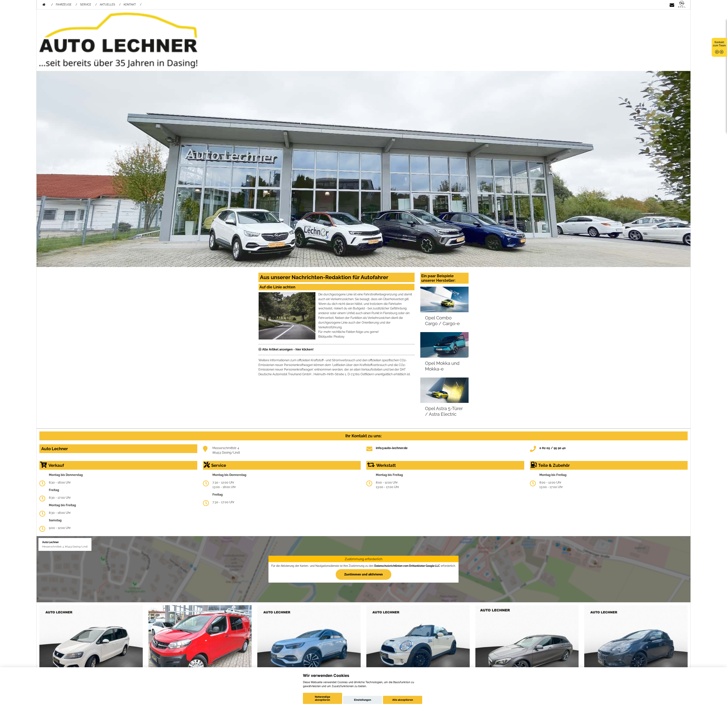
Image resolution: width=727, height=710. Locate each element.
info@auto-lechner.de (392, 448)
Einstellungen (362, 699)
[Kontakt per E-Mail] (672, 4)
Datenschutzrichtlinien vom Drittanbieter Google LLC (407, 565)
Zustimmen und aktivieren (363, 574)
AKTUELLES (107, 4)
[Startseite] (681, 4)
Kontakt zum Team (719, 44)
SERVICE (85, 4)
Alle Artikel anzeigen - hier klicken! (287, 349)
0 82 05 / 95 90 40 (552, 448)
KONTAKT (130, 4)
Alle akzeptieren (402, 699)
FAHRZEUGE (64, 4)
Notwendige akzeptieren (322, 698)
